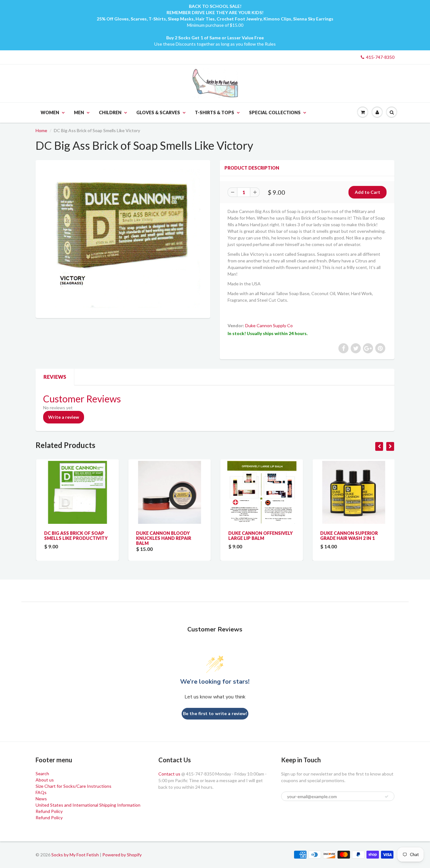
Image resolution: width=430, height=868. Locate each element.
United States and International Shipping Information (88, 805)
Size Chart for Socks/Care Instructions (73, 786)
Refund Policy (49, 811)
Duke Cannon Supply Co (269, 325)
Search (42, 773)
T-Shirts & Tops (214, 112)
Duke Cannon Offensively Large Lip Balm (260, 535)
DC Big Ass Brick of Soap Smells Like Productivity (75, 535)
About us (45, 779)
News (41, 798)
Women (50, 112)
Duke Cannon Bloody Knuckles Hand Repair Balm (163, 538)
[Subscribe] (386, 797)
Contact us (169, 773)
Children (110, 112)
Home (41, 130)
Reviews (54, 377)
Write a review (63, 417)
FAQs (41, 792)
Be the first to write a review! (215, 714)
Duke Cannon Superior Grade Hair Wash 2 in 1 (348, 535)
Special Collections (275, 112)
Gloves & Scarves (158, 112)
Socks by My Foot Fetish (75, 854)
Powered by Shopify (122, 854)
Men (79, 112)
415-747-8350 (380, 57)
